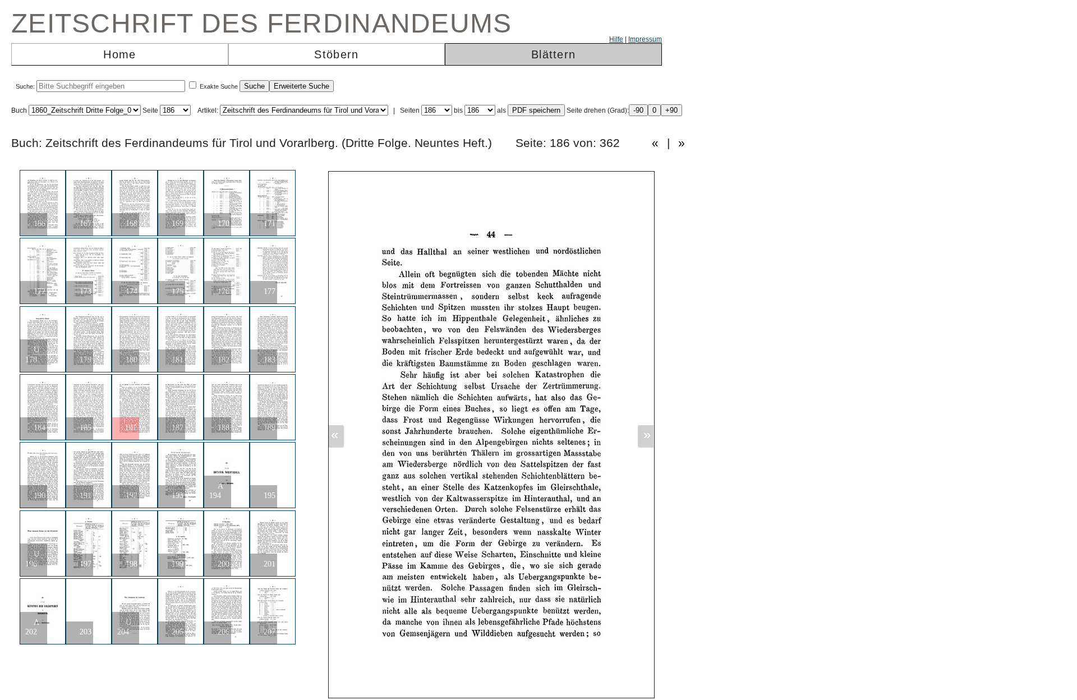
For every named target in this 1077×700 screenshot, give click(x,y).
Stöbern (336, 54)
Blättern (553, 54)
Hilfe (616, 39)
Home (119, 54)
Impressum (645, 39)
